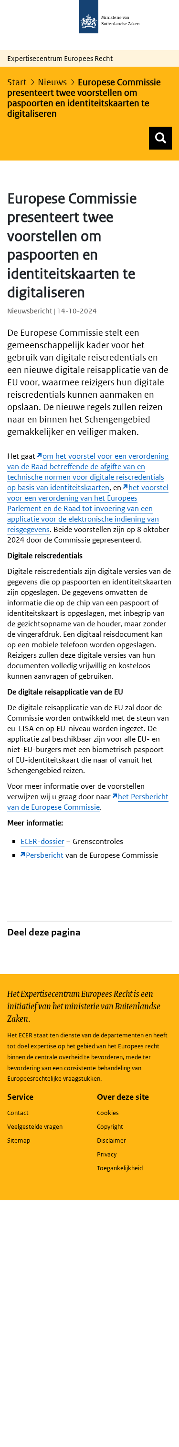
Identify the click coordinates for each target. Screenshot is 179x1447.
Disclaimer (111, 1140)
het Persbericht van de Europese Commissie (87, 802)
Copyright (110, 1127)
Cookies (108, 1113)
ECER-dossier (42, 841)
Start (17, 82)
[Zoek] (160, 138)
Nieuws (52, 82)
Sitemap (18, 1140)
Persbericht (44, 855)
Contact (18, 1113)
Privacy (106, 1154)
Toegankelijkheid (120, 1168)
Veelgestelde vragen (35, 1127)
